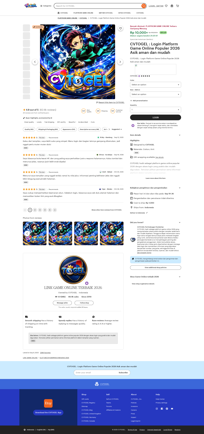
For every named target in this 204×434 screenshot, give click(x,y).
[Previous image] (35, 62)
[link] (25, 210)
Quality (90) (29, 129)
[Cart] (177, 6)
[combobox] (97, 6)
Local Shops (167, 430)
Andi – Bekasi (107, 172)
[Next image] (120, 62)
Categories (47, 6)
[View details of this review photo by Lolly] (35, 233)
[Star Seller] (139, 76)
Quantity (133, 105)
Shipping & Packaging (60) (48, 129)
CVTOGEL (140, 13)
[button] (87, 283)
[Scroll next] (109, 129)
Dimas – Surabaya (105, 155)
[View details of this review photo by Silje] (86, 233)
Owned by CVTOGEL (67, 292)
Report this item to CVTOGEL (111, 102)
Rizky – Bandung (106, 137)
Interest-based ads (154, 430)
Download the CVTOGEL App (48, 412)
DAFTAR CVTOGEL (106, 13)
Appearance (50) (69, 129)
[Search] (144, 6)
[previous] (27, 233)
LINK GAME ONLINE (30, 358)
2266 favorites (45, 353)
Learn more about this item (156, 178)
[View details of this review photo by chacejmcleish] (60, 233)
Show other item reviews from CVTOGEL (107, 210)
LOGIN (156, 117)
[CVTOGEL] (31, 9)
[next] (119, 233)
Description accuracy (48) (89, 129)
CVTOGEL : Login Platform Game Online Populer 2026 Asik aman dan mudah (154, 60)
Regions (177, 430)
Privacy (142, 430)
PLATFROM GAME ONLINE (83, 13)
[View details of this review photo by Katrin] (112, 233)
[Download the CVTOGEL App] (48, 403)
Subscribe (123, 372)
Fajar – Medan (107, 189)
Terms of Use (132, 430)
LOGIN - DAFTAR (156, 6)
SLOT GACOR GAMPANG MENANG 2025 (54, 358)
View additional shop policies (155, 267)
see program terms (144, 253)
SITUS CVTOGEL (124, 13)
